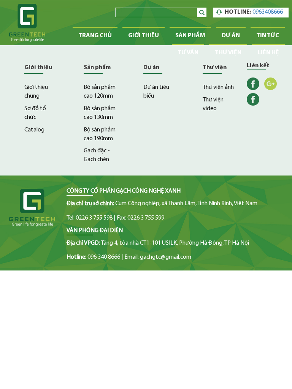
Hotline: (76, 257)
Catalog (34, 130)
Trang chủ (95, 36)
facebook (253, 83)
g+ (270, 83)
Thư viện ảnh (218, 87)
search (202, 12)
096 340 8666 (103, 257)
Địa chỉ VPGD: (83, 243)
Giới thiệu (143, 36)
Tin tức (267, 36)
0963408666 (267, 12)
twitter (253, 99)
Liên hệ (268, 53)
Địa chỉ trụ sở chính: (90, 204)
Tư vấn (188, 53)
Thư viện (228, 53)
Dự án (231, 36)
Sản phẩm (190, 36)
